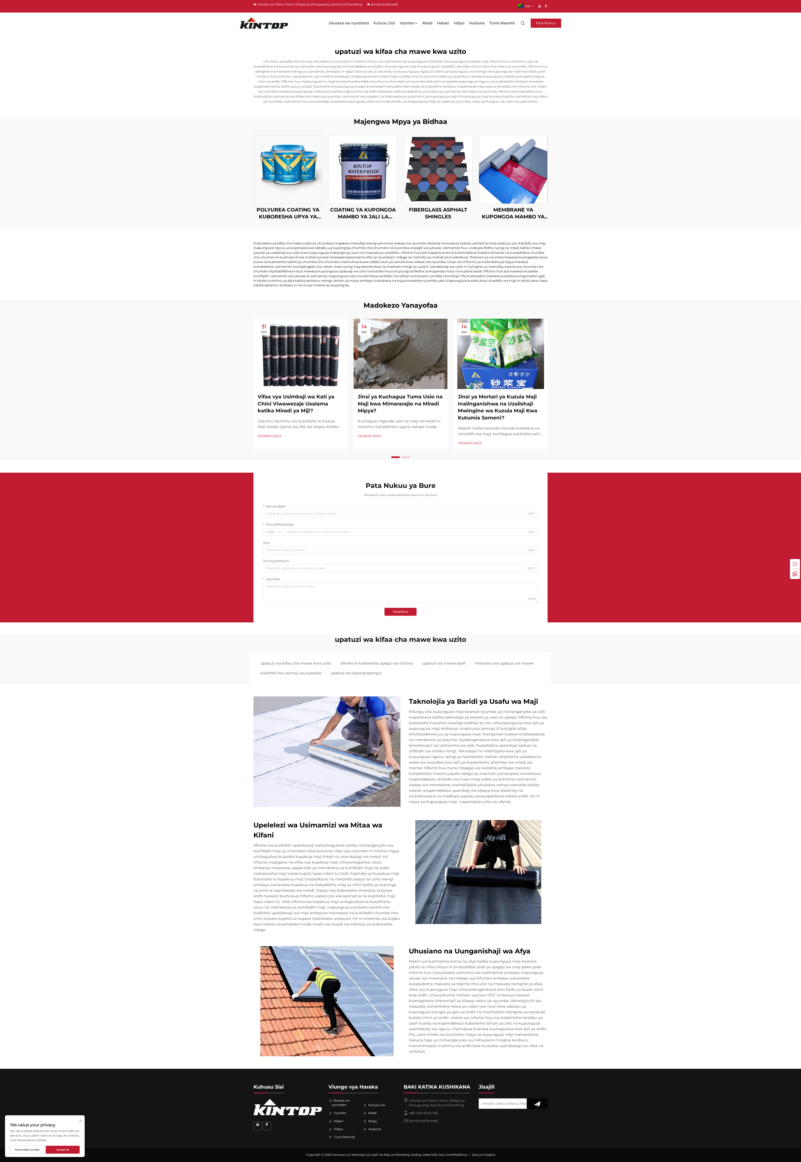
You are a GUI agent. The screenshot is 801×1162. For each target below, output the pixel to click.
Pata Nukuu (546, 23)
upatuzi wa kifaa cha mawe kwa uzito (295, 663)
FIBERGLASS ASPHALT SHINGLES (438, 213)
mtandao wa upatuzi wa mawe (504, 663)
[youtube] (539, 6)
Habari (443, 23)
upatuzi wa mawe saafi (444, 663)
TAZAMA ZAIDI (269, 436)
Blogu (372, 1121)
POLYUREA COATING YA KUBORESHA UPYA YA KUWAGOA (288, 213)
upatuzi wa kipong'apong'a (356, 673)
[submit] (537, 1103)
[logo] (264, 23)
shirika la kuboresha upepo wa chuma (377, 663)
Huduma (477, 23)
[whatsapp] (795, 574)
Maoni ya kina (288, 169)
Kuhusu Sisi (384, 23)
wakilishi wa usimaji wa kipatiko (290, 673)
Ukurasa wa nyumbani (349, 23)
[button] (395, 457)
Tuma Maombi (502, 23)
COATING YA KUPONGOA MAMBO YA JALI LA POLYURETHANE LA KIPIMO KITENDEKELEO (363, 213)
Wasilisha (400, 612)
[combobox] (273, 532)
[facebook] (546, 6)
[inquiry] (795, 564)
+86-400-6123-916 (423, 1113)
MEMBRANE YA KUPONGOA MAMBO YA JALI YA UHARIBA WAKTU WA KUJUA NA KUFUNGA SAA (513, 213)
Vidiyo (459, 23)
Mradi (427, 23)
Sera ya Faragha (483, 1155)
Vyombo (407, 23)
